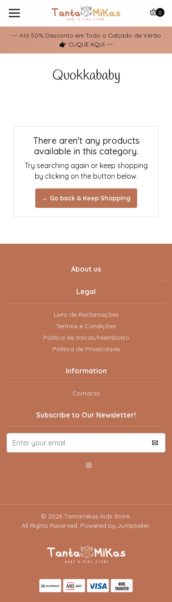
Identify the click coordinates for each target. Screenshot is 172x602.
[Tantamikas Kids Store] (86, 13)
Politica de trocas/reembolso (86, 337)
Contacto (86, 393)
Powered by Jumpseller (114, 525)
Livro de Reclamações (86, 314)
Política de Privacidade (86, 349)
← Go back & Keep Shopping (86, 198)
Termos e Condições (86, 326)
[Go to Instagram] (88, 466)
